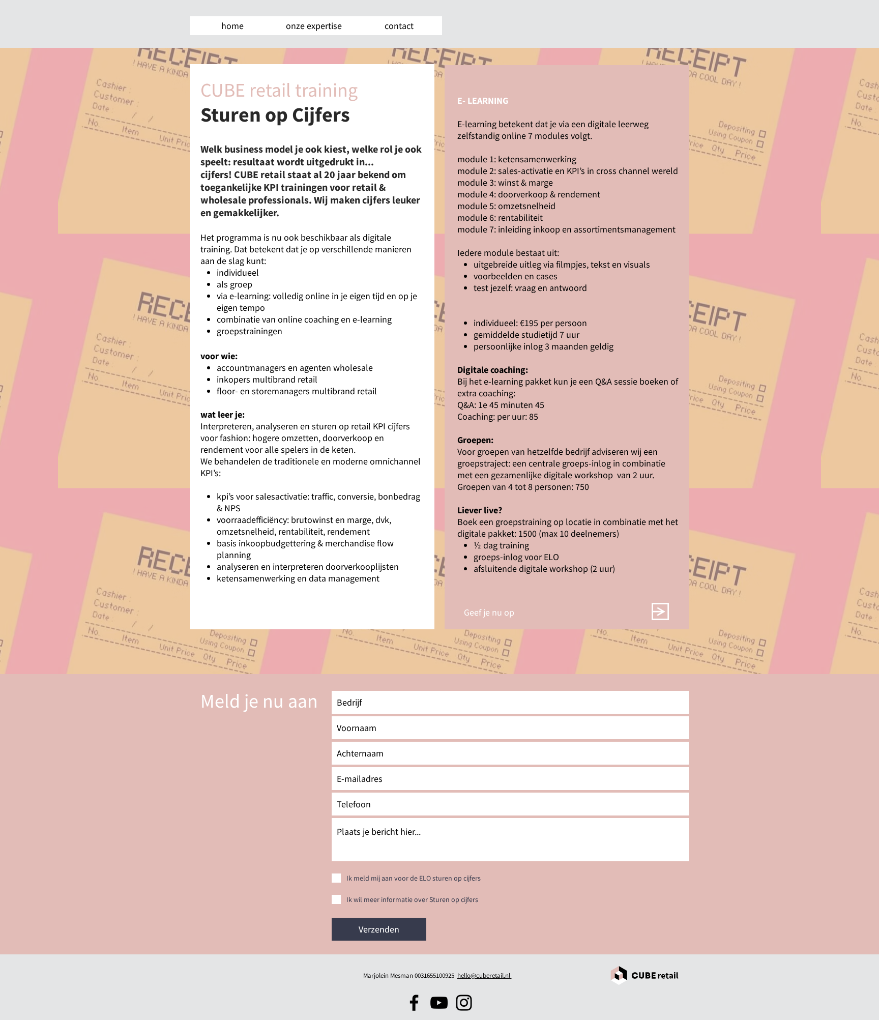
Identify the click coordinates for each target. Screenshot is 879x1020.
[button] (314, 25)
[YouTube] (439, 1002)
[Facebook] (414, 1002)
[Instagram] (464, 1002)
